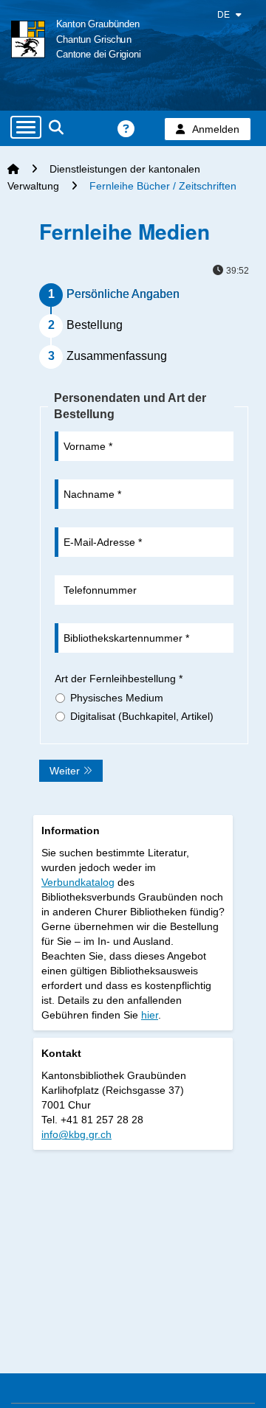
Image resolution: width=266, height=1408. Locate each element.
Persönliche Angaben (123, 294)
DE (224, 15)
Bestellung (94, 325)
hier (149, 1015)
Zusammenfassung (116, 356)
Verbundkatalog (78, 882)
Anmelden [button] (215, 129)
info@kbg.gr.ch (76, 1134)
